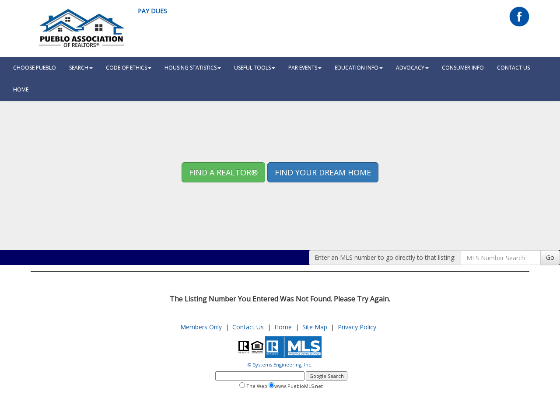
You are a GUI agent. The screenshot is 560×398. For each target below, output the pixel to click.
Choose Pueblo (34, 67)
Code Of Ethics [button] (126, 67)
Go (550, 257)
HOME (20, 89)
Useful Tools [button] (252, 67)
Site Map (314, 327)
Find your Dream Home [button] (323, 172)
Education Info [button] (356, 67)
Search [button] (78, 67)
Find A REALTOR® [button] (223, 172)
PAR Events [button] (302, 67)
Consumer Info (463, 67)
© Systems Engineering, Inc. (280, 364)
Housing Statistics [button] (190, 67)
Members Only (201, 327)
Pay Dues (152, 11)
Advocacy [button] (410, 67)
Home (283, 327)
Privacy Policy (357, 327)
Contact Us (513, 67)
